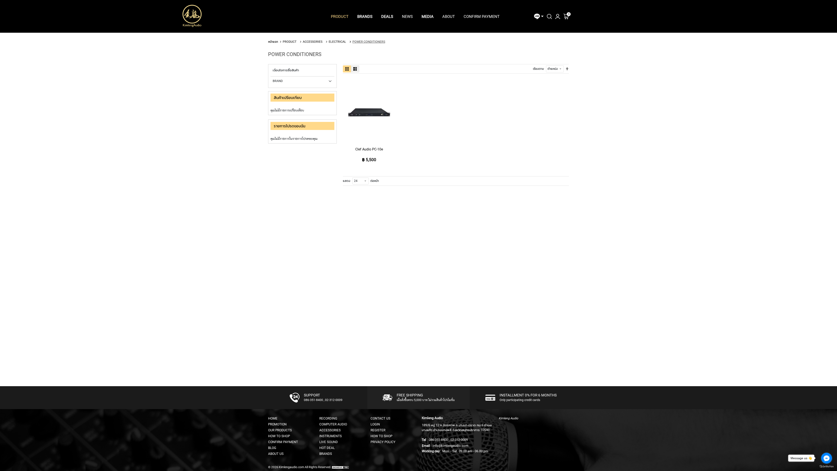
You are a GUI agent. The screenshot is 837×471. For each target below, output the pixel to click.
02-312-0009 (333, 400)
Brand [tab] (278, 81)
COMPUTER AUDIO (333, 424)
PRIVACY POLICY (383, 442)
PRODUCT (289, 41)
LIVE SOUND (328, 442)
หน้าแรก (273, 41)
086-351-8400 (313, 400)
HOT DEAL (327, 448)
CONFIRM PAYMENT (283, 442)
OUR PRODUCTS (280, 430)
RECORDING (328, 418)
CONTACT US (380, 418)
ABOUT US (276, 454)
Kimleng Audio (508, 418)
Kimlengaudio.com (291, 467)
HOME (272, 418)
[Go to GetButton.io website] (827, 466)
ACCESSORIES (312, 41)
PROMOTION (277, 424)
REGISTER (378, 430)
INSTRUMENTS (330, 436)
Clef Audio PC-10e (369, 149)
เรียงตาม (538, 68)
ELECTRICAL (337, 41)
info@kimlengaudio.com (450, 446)
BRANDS (325, 454)
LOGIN (375, 424)
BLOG (272, 448)
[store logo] (192, 16)
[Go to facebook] (826, 458)
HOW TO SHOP (279, 436)
